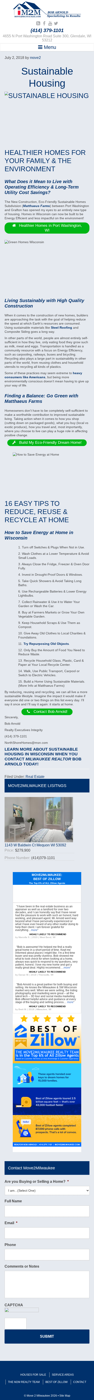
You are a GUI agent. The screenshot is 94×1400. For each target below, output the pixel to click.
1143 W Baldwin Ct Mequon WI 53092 (35, 845)
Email (11, 1223)
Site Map (64, 1395)
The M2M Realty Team (24, 1382)
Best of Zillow (56, 1382)
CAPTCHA (14, 1305)
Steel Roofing (61, 327)
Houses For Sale (33, 1374)
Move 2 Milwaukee (47, 10)
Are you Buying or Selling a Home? (37, 1181)
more (34, 930)
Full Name (13, 1201)
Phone (10, 1245)
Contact (79, 1382)
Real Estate (35, 777)
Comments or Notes (22, 1266)
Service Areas (63, 1374)
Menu (49, 47)
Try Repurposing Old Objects (46, 644)
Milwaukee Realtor (48, 759)
